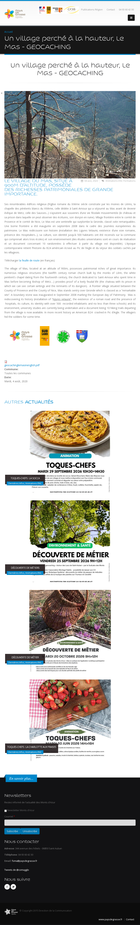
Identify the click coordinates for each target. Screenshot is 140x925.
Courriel (9, 816)
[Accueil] (14, 13)
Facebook (7, 887)
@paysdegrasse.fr (27, 860)
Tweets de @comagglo (16, 869)
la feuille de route (29, 260)
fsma (14, 860)
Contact (111, 9)
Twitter (13, 887)
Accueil (8, 31)
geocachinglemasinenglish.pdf (22, 365)
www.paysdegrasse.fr (110, 919)
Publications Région (92, 9)
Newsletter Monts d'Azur (20, 810)
